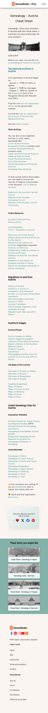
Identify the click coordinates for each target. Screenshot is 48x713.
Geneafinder (20, 486)
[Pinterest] (33, 520)
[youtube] (23, 633)
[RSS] (26, 633)
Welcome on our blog (18, 699)
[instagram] (19, 633)
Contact (13, 669)
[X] (22, 520)
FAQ (11, 655)
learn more (13, 497)
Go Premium (14, 694)
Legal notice (14, 659)
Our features (15, 690)
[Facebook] (28, 520)
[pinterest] (15, 633)
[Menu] (20, 4)
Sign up (13, 680)
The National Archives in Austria (20, 70)
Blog (33, 4)
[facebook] (12, 633)
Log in (12, 685)
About (12, 650)
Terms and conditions (18, 664)
